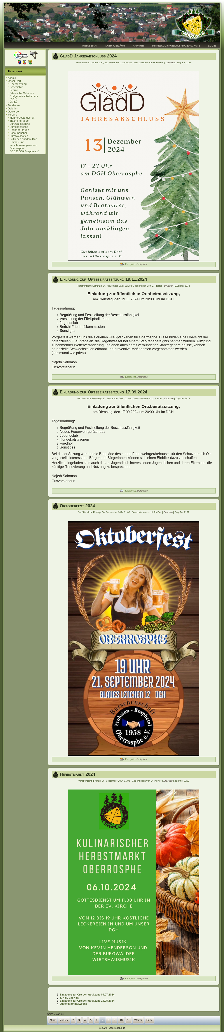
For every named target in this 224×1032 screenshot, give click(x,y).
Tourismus (14, 105)
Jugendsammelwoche (73, 1003)
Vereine (12, 114)
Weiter (138, 1020)
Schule (14, 90)
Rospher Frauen (19, 130)
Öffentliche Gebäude (22, 93)
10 (121, 1020)
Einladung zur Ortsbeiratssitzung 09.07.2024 (87, 994)
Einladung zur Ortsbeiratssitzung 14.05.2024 (87, 1000)
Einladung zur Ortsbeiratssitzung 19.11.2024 (103, 279)
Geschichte (16, 87)
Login (212, 45)
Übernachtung (18, 84)
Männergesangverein (22, 117)
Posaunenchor (18, 133)
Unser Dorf (14, 81)
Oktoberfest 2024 (77, 505)
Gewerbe (13, 111)
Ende (149, 1020)
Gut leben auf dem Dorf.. (24, 139)
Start (53, 1020)
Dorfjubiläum (115, 45)
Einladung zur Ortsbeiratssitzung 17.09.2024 (103, 392)
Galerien (13, 108)
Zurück (64, 1020)
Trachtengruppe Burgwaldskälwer (20, 122)
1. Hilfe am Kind (69, 997)
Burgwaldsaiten (19, 136)
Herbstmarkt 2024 (77, 774)
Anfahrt (138, 45)
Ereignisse (142, 264)
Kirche (13, 102)
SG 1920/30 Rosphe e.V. (24, 151)
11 (128, 1020)
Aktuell (12, 78)
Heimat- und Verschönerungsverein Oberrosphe (23, 145)
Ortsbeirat (90, 45)
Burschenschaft (19, 126)
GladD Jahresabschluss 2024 (88, 56)
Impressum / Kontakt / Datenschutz (176, 45)
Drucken (170, 62)
